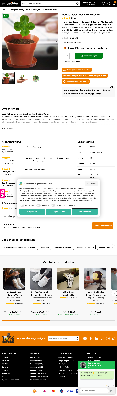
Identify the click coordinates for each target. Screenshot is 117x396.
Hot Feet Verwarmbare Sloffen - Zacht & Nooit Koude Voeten (41, 293)
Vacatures (62, 364)
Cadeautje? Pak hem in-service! (70, 370)
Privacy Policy (63, 367)
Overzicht (92, 184)
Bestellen (5, 361)
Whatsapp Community (69, 373)
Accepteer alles (85, 212)
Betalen (5, 364)
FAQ (3, 377)
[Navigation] (3, 3)
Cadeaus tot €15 (36, 367)
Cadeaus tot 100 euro (63, 247)
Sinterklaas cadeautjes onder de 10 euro (20, 247)
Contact (5, 357)
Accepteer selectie (59, 212)
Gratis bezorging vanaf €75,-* (78, 70)
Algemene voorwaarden (11, 380)
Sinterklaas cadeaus (38, 380)
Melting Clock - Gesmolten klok (68, 293)
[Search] (77, 3)
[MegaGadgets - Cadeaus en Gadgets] (12, 3)
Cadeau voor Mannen (38, 373)
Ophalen (5, 367)
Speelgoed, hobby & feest (20, 10)
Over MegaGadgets (66, 357)
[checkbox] (26, 205)
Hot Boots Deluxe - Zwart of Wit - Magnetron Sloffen (14, 293)
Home (4, 10)
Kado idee (45, 247)
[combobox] (50, 3)
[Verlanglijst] (103, 3)
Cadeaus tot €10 (36, 364)
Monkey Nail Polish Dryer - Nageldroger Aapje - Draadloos (95, 293)
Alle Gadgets (35, 357)
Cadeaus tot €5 (36, 361)
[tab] (15, 353)
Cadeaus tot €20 (36, 370)
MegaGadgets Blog (66, 361)
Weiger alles (32, 212)
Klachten (61, 377)
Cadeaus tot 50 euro (85, 247)
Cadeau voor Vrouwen (39, 377)
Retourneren (6, 373)
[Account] (108, 3)
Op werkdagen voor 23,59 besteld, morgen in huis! (86, 76)
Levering (5, 370)
